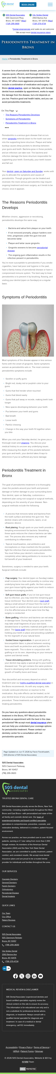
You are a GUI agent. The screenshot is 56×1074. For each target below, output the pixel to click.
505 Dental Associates (15, 15)
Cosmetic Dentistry (10, 879)
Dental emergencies (21, 29)
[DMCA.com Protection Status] (28, 1070)
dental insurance (38, 722)
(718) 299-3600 (12, 23)
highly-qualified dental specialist (35, 683)
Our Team (6, 913)
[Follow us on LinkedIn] (34, 976)
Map (24, 21)
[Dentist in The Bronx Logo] (15, 794)
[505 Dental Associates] (7, 6)
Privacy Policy (25, 1047)
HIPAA (16, 1051)
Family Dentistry (8, 886)
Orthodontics (7, 889)
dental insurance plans (41, 32)
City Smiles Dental (40, 15)
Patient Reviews (8, 920)
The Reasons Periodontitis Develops (23, 114)
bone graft (20, 629)
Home (4, 59)
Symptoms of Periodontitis (18, 119)
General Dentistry (9, 882)
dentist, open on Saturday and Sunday (25, 171)
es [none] (9, 968)
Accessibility (12, 1047)
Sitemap (39, 1051)
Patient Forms (27, 1051)
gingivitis (12, 138)
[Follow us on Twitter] (21, 976)
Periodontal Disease (10, 893)
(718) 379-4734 (39, 23)
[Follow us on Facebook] (15, 976)
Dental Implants (8, 896)
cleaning (25, 443)
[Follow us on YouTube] (40, 976)
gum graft (44, 601)
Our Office (6, 917)
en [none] (4, 968)
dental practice (15, 88)
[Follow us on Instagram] (28, 976)
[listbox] (6, 968)
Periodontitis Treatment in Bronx (21, 123)
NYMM (25, 1061)
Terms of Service (41, 1047)
